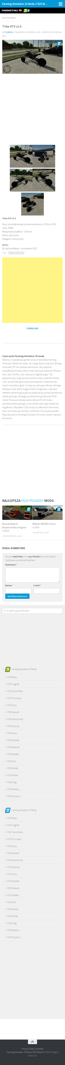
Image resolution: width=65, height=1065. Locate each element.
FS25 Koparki (13, 712)
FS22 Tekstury (13, 930)
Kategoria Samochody (16, 253)
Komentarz (11, 564)
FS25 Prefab (12, 775)
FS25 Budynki (13, 747)
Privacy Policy (28, 1048)
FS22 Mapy (12, 818)
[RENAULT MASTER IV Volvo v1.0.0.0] (47, 513)
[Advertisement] (32, 109)
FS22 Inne (11, 902)
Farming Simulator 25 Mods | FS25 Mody (25, 4)
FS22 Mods (37, 1052)
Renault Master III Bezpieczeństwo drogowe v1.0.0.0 (14, 527)
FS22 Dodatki (13, 881)
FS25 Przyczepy (14, 698)
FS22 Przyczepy (14, 839)
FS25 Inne (11, 761)
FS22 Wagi (12, 923)
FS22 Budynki (13, 888)
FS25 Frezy (12, 733)
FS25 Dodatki (13, 740)
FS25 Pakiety (12, 768)
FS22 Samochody (15, 860)
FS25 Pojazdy (13, 726)
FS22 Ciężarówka (15, 832)
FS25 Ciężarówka (15, 691)
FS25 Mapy (12, 677)
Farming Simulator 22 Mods (19, 1052)
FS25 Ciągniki (13, 684)
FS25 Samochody (15, 719)
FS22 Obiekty (13, 895)
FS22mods (9, 32)
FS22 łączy (12, 846)
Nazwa (9, 585)
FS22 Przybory (14, 937)
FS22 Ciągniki (13, 825)
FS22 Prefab (12, 916)
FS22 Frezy (12, 874)
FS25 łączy (12, 705)
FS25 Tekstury (13, 789)
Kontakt (39, 1048)
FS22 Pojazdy (9, 17)
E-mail (37, 585)
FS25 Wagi (12, 782)
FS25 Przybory (14, 796)
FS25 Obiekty (13, 754)
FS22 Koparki (13, 853)
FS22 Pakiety (12, 909)
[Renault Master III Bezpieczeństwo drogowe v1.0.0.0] (17, 513)
